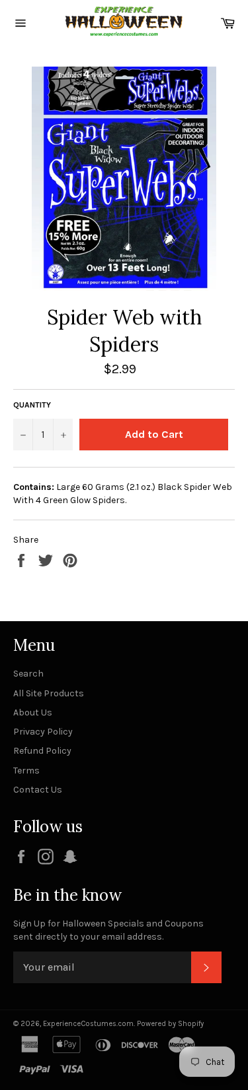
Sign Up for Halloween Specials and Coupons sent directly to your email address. (108, 930)
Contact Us (37, 789)
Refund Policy (42, 750)
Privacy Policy (43, 731)
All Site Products (48, 693)
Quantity (32, 404)
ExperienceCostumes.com (88, 1023)
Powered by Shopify (170, 1023)
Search (28, 673)
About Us (32, 712)
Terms (26, 770)
